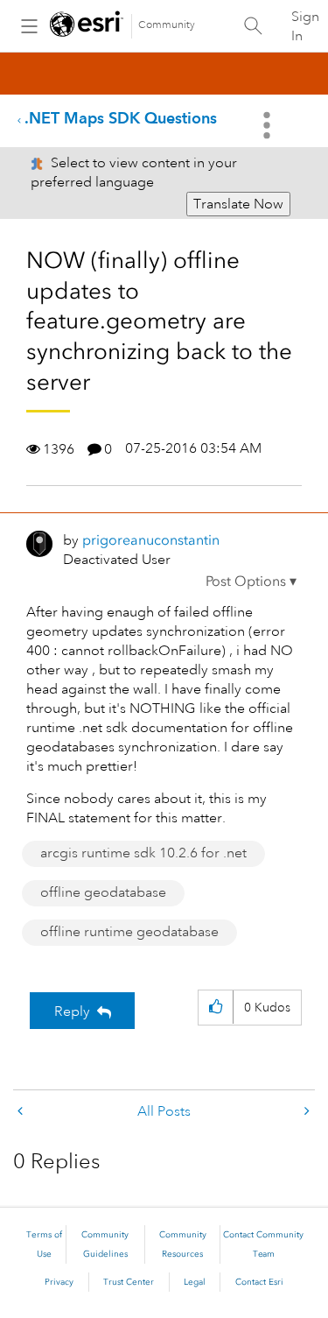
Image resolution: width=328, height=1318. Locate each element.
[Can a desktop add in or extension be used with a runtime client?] (21, 1112)
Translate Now (238, 204)
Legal (195, 1282)
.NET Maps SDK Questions (120, 118)
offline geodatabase (103, 892)
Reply (72, 1011)
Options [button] (268, 125)
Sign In (305, 26)
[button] (251, 581)
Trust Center (128, 1282)
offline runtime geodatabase (129, 932)
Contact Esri (259, 1282)
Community (166, 25)
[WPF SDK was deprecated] (305, 1112)
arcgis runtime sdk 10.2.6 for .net (143, 853)
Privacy (59, 1282)
